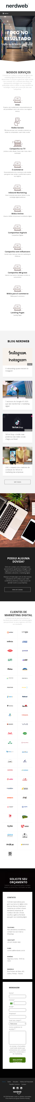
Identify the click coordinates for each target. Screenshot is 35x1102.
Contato (23, 1084)
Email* (11, 1007)
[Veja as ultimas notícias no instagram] (17, 1088)
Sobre (9, 1082)
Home (4, 1082)
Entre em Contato (17, 589)
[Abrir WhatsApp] (30, 1097)
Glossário (15, 1082)
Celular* (12, 1000)
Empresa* (12, 1013)
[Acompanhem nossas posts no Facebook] (14, 1088)
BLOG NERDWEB (18, 341)
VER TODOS (17, 482)
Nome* (11, 993)
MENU (6, 13)
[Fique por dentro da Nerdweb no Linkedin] (21, 1088)
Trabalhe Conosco (14, 1084)
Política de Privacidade (26, 1082)
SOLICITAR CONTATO (17, 1061)
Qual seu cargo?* (15, 1020)
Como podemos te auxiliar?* (15, 1028)
